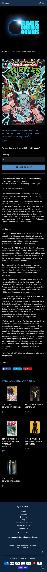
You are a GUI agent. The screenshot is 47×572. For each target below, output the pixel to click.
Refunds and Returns (23, 523)
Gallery (33, 545)
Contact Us (23, 529)
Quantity (5, 155)
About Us (23, 514)
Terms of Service (23, 526)
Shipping (23, 517)
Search (23, 511)
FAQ (23, 520)
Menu (7, 3)
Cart (43, 3)
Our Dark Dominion (23, 548)
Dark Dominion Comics (25, 559)
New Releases (22, 545)
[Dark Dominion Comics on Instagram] (43, 552)
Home (4, 51)
